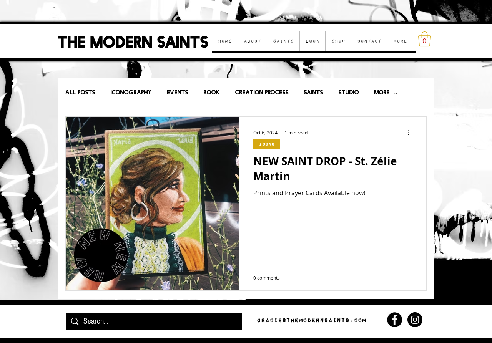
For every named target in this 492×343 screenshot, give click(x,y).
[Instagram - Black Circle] (414, 319)
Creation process (262, 93)
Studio (349, 93)
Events (177, 93)
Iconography (131, 93)
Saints (313, 93)
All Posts (80, 93)
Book (212, 93)
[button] (338, 41)
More (382, 93)
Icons (266, 144)
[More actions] (411, 132)
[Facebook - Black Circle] (394, 319)
